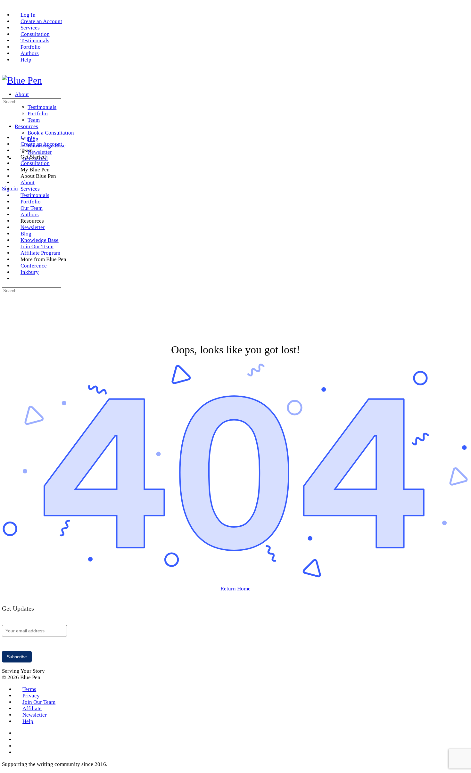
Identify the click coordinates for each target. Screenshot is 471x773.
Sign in (10, 188)
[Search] (6, 182)
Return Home (235, 589)
